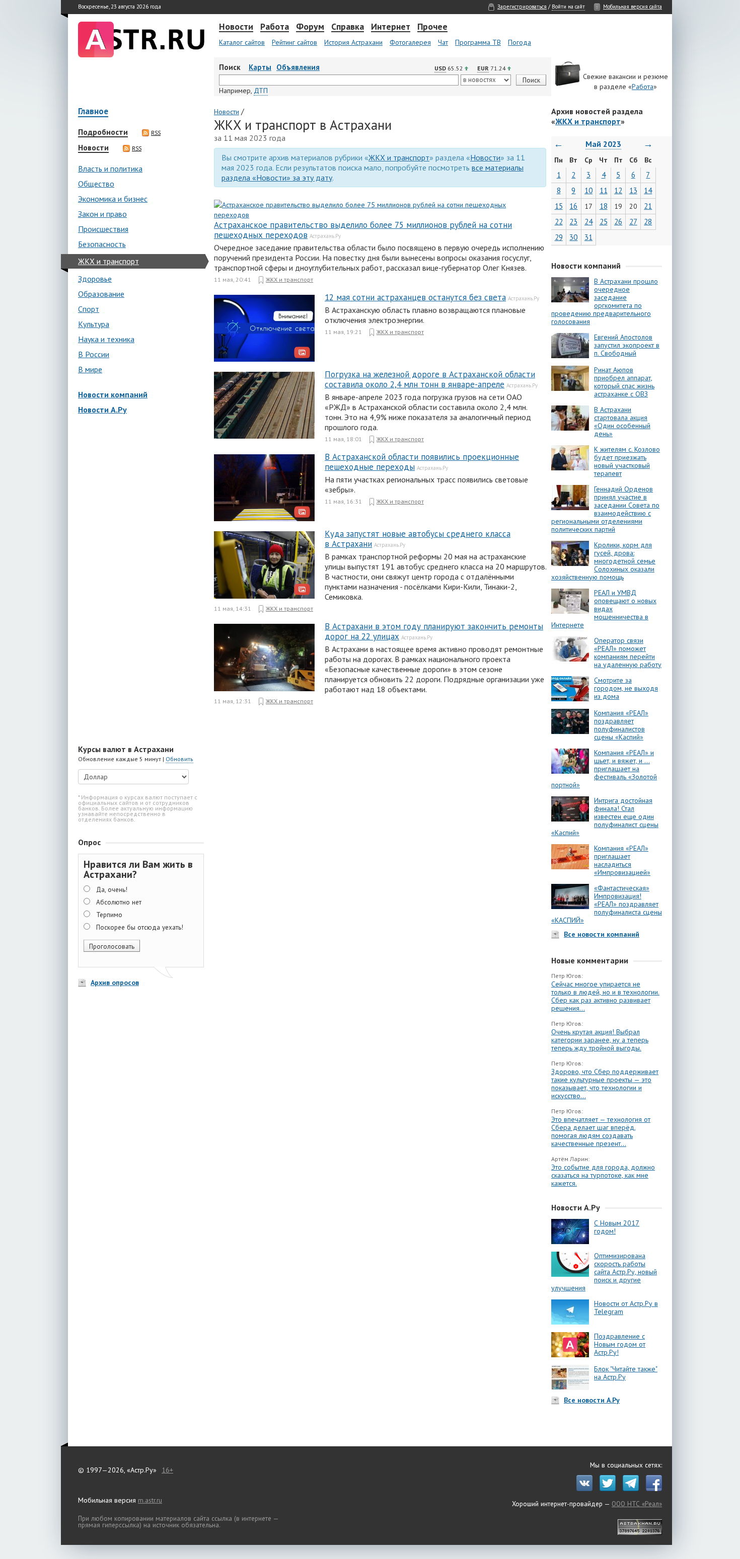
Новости (236, 27)
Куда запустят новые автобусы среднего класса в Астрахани (417, 538)
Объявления (298, 67)
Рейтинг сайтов (294, 42)
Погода (519, 42)
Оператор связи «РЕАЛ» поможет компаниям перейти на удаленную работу (627, 652)
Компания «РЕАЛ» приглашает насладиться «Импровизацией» (622, 860)
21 (648, 206)
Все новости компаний (601, 934)
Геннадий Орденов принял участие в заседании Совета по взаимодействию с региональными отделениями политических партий (605, 509)
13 (633, 190)
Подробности (103, 132)
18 (604, 206)
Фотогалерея (410, 42)
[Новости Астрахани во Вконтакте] (582, 1488)
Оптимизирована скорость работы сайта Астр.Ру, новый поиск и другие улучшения (604, 1271)
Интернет (390, 27)
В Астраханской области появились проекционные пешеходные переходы (422, 461)
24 (588, 221)
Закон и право (102, 214)
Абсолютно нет (118, 902)
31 (588, 237)
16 (573, 206)
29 (559, 237)
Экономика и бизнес (112, 199)
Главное (93, 112)
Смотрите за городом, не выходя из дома (626, 688)
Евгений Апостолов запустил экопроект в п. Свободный (626, 345)
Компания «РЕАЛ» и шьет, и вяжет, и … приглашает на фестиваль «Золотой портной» (604, 768)
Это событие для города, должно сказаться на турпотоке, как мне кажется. (603, 1175)
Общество (96, 184)
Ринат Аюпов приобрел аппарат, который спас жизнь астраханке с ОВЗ (624, 381)
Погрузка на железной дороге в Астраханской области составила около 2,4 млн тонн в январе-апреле (430, 379)
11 (604, 190)
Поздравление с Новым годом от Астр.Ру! (619, 1344)
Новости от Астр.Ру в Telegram (626, 1307)
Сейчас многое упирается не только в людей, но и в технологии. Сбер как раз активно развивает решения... (605, 996)
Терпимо (109, 914)
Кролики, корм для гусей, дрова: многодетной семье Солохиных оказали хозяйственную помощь (603, 561)
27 (633, 221)
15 (559, 206)
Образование (101, 294)
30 (573, 237)
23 (573, 221)
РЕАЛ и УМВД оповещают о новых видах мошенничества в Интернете (603, 608)
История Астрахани (353, 42)
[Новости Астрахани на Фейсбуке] (651, 1488)
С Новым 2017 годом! (616, 1227)
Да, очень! (111, 889)
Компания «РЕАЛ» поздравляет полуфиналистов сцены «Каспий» (621, 725)
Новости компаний (112, 394)
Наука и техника (106, 339)
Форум (310, 27)
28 (648, 221)
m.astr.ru (150, 1500)
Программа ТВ (478, 42)
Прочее (432, 27)
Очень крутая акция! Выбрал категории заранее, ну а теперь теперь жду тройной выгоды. (599, 1039)
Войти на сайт (568, 6)
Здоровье (95, 279)
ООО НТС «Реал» (637, 1503)
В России (93, 354)
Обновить (179, 759)
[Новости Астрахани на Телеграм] (628, 1488)
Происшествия (103, 229)
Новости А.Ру (102, 409)
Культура (93, 324)
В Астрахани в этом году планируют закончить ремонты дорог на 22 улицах (434, 631)
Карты (260, 67)
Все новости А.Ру (592, 1400)
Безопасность (102, 244)
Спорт (88, 309)
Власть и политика (110, 168)
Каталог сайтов (242, 42)
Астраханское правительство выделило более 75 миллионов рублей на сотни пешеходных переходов (363, 229)
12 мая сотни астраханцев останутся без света (415, 297)
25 (604, 221)
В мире (90, 369)
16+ (167, 1469)
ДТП (261, 90)
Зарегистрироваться (522, 6)
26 (618, 221)
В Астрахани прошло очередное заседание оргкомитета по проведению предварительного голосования (604, 301)
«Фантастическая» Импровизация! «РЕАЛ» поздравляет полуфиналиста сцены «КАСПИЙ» (606, 904)
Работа (274, 27)
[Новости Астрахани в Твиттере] (605, 1488)
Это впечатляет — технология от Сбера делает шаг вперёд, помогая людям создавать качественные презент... (600, 1131)
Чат (443, 42)
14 (648, 190)
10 (588, 190)
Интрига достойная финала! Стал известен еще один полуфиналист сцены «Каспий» (604, 816)
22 (559, 221)
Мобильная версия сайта (632, 6)
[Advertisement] (138, 580)
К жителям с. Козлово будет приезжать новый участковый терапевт (627, 461)
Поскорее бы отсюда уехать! (139, 927)
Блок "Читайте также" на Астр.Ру (625, 1372)
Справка (347, 27)
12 (618, 190)
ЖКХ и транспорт (108, 261)
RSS (156, 132)
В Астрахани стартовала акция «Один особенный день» (622, 421)
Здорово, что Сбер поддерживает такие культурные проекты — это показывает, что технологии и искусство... (604, 1083)
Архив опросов (115, 982)
